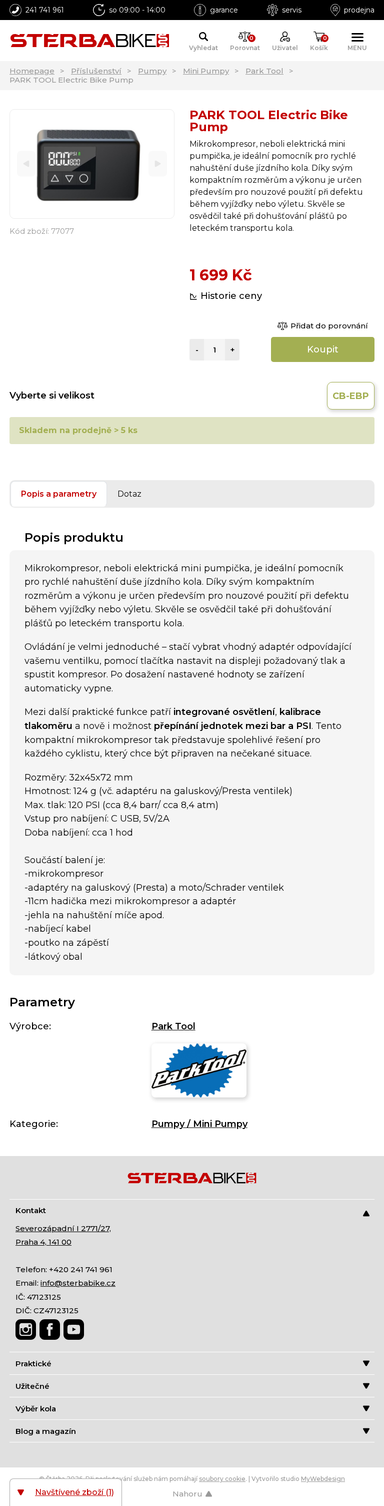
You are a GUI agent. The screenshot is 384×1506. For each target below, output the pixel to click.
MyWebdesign (323, 1478)
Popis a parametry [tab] (58, 494)
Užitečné (33, 1386)
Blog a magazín (46, 1431)
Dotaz (130, 494)
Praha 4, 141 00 (44, 1242)
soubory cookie (222, 1478)
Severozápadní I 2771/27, (63, 1228)
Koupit (322, 349)
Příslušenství (96, 71)
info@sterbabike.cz (78, 1283)
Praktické (34, 1363)
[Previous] (26, 164)
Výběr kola (36, 1408)
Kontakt (31, 1210)
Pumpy (152, 71)
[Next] (157, 164)
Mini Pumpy (206, 71)
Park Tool (265, 71)
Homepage (32, 71)
